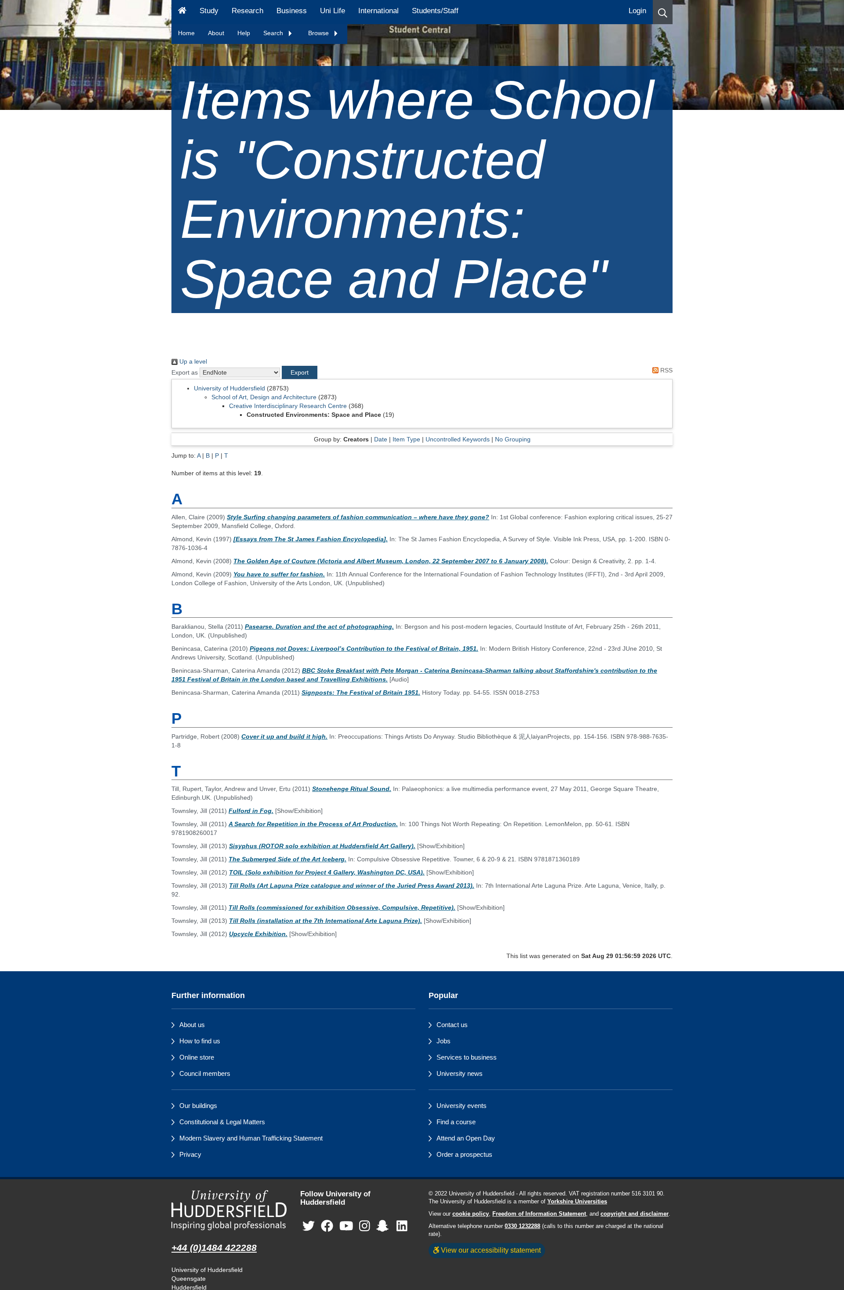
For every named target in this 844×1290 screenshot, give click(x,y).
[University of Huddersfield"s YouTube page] (346, 1226)
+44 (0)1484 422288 (214, 1248)
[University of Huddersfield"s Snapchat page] (384, 1226)
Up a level (192, 361)
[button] (663, 12)
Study (209, 11)
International (378, 11)
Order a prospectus (464, 1154)
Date (380, 439)
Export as (184, 372)
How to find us (199, 1041)
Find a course (456, 1122)
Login (637, 11)
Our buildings (198, 1105)
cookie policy (470, 1214)
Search (274, 32)
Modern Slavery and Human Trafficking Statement (251, 1138)
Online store (196, 1057)
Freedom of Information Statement (539, 1214)
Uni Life (332, 11)
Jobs (444, 1041)
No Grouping (513, 439)
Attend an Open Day (466, 1138)
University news (460, 1073)
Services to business (467, 1057)
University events (462, 1105)
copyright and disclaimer (634, 1214)
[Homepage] (182, 12)
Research (247, 11)
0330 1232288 (522, 1226)
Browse (319, 32)
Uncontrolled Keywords (458, 439)
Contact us (452, 1024)
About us (192, 1024)
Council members (204, 1073)
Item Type (406, 439)
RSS (665, 370)
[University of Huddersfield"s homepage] (229, 1210)
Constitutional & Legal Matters (222, 1122)
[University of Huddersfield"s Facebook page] (327, 1226)
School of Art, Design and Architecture (263, 397)
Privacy (190, 1154)
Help (243, 32)
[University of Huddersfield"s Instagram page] (364, 1226)
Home (186, 32)
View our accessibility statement (490, 1250)
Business (291, 11)
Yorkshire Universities (577, 1202)
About (216, 32)
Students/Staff (435, 11)
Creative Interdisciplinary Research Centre (288, 405)
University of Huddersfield (229, 388)
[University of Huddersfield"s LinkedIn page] (402, 1226)
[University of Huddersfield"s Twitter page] (308, 1226)
